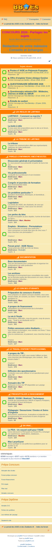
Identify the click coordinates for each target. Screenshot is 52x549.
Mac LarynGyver (16, 442)
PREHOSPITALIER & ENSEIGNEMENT (27, 394)
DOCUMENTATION (27, 257)
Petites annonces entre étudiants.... (25, 328)
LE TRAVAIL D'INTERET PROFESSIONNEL (28, 349)
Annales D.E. (5, 505)
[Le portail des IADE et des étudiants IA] (26, 8)
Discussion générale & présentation (25, 161)
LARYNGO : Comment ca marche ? (25, 116)
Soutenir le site (6, 520)
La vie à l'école (15, 316)
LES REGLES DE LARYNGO (28, 112)
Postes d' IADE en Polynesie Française (29, 70)
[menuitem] (4, 19)
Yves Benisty (29, 86)
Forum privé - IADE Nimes (20, 246)
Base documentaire (17, 261)
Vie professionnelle (17, 173)
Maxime (27, 220)
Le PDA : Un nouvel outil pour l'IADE (25, 430)
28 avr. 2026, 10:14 (38, 80)
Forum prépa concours (9, 475)
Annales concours (7, 493)
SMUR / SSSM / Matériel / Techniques (26, 398)
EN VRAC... (28, 426)
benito (26, 80)
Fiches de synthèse (8, 510)
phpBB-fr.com (29, 541)
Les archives (14, 273)
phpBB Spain (29, 538)
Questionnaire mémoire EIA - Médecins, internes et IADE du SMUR (28, 92)
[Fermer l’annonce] (49, 31)
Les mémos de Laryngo (9, 514)
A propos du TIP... (16, 353)
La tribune (13, 143)
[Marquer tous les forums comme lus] (49, 61)
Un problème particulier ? (20, 193)
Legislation (13, 203)
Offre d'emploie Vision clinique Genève (29, 78)
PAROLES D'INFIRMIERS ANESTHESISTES (27, 157)
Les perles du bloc (17, 214)
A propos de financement (20, 306)
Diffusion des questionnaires (22, 371)
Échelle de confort (19, 101)
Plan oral (4, 488)
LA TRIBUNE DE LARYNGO (27, 139)
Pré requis (4, 484)
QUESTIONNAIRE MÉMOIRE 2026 (26, 84)
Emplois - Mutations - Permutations (25, 226)
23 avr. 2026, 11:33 (43, 86)
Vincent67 (26, 459)
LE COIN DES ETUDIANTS (28, 288)
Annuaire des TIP (16, 383)
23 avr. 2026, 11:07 (43, 96)
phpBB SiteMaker (26, 544)
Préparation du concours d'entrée (24, 293)
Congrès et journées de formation (24, 183)
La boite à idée (15, 126)
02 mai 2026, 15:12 (41, 73)
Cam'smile (28, 73)
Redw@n (22, 250)
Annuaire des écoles (8, 470)
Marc (20, 120)
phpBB (19, 536)
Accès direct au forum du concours (25, 39)
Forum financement (7, 479)
